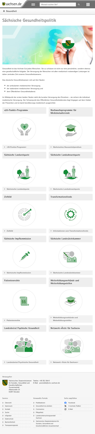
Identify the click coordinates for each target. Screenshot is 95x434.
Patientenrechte (13, 320)
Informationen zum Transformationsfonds (70, 231)
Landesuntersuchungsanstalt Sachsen (45, 417)
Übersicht (8, 403)
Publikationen (40, 403)
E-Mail (70, 409)
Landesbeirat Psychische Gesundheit (22, 362)
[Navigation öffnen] (33, 4)
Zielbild (10, 231)
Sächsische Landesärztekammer (66, 273)
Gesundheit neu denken (44, 406)
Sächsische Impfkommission (19, 273)
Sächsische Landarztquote (18, 189)
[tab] (32, 377)
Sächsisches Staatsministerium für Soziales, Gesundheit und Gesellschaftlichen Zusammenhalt (47, 423)
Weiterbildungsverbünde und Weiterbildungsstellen (65, 319)
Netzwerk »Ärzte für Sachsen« (65, 362)
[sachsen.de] (12, 4)
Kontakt (7, 409)
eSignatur (8, 416)
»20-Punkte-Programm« (16, 147)
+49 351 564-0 (44, 381)
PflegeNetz (39, 412)
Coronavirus (40, 409)
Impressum (8, 406)
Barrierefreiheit (10, 422)
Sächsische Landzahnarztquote (66, 189)
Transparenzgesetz (11, 425)
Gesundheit (11, 11)
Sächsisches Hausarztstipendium (67, 147)
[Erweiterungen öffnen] (88, 4)
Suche (7, 412)
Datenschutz (9, 419)
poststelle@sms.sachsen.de (49, 383)
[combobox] (58, 4)
